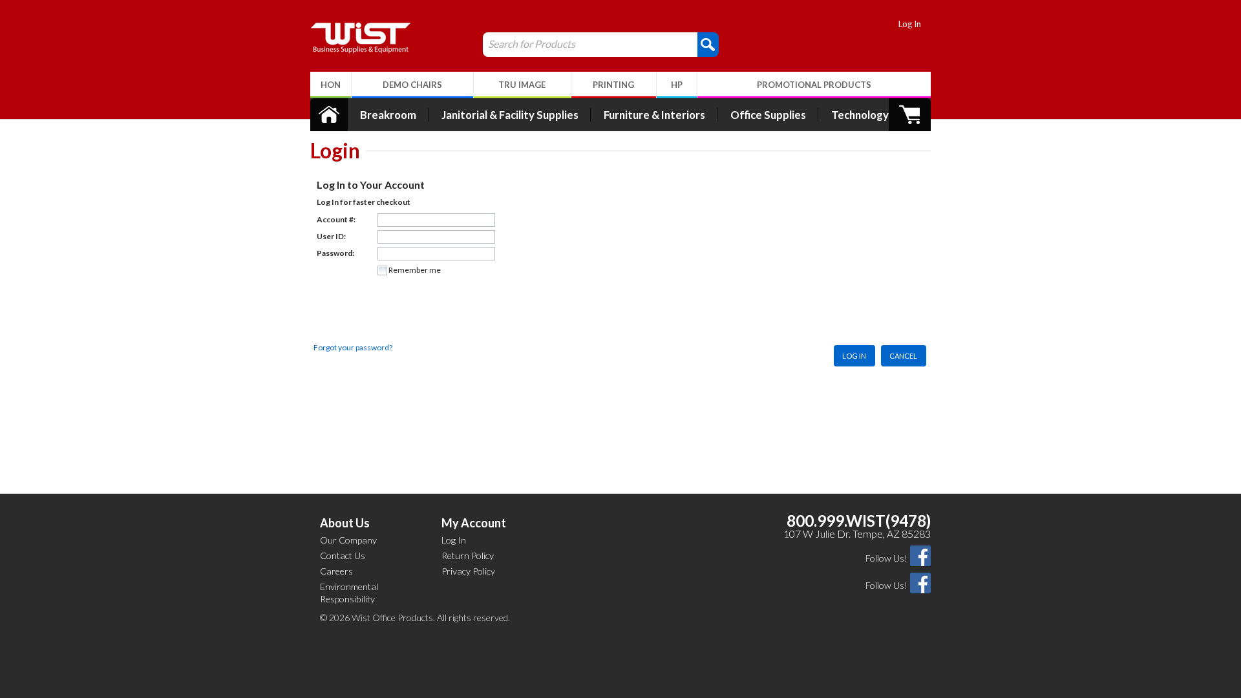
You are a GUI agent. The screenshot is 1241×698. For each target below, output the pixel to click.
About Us (345, 523)
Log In (909, 24)
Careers (336, 571)
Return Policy (467, 555)
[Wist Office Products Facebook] (920, 554)
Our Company (348, 539)
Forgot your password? (352, 347)
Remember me (414, 270)
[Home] (329, 114)
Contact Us (342, 555)
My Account (473, 523)
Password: (335, 253)
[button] (620, 161)
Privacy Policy (468, 571)
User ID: (331, 236)
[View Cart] (910, 114)
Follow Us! (886, 558)
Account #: (336, 219)
